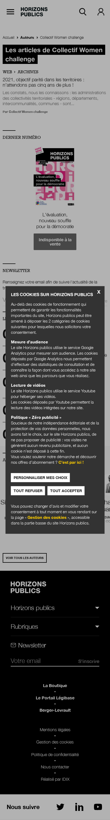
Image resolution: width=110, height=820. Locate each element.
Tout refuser (28, 490)
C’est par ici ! (71, 462)
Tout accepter (66, 490)
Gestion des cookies (47, 517)
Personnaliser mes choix (40, 477)
